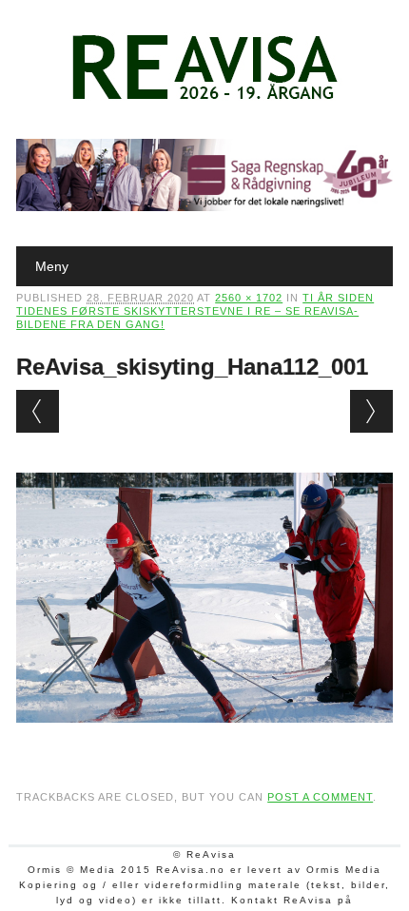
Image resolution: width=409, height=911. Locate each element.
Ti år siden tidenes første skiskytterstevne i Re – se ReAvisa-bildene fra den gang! (195, 311)
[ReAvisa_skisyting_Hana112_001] (204, 740)
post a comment (320, 797)
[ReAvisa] (204, 99)
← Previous (37, 411)
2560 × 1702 (248, 297)
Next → (371, 411)
